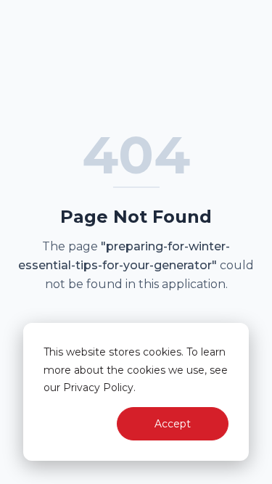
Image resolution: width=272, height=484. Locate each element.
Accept (172, 423)
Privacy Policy (98, 387)
